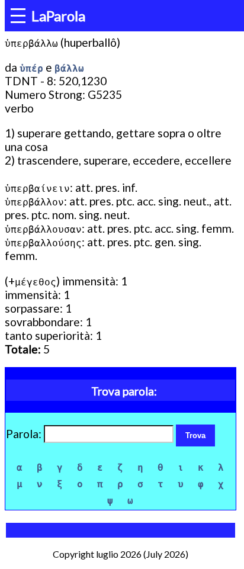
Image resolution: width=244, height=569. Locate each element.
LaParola (58, 15)
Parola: (25, 434)
